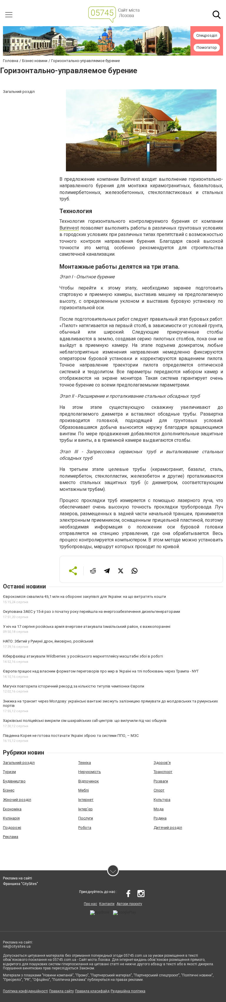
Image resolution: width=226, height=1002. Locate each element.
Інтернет (86, 799)
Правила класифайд (92, 991)
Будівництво (14, 781)
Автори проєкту (129, 904)
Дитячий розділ (168, 827)
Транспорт (163, 772)
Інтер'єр (85, 809)
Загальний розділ (19, 762)
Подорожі (12, 827)
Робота (84, 827)
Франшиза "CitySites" (20, 884)
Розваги (161, 781)
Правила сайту (61, 991)
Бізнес (8, 790)
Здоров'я (162, 762)
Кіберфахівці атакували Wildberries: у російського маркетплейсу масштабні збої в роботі (83, 656)
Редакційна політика (128, 991)
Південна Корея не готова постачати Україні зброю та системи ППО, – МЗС (71, 735)
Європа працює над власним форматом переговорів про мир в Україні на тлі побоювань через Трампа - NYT (101, 671)
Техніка (84, 762)
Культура (162, 799)
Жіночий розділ (17, 799)
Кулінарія (11, 818)
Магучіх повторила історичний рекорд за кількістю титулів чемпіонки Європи (73, 686)
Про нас (90, 904)
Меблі (83, 790)
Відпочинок (88, 781)
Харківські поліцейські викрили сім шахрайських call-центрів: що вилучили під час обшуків (85, 720)
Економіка (12, 809)
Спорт (159, 790)
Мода (159, 809)
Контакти (106, 904)
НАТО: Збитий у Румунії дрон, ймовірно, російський (48, 641)
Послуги (85, 818)
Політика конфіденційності (25, 991)
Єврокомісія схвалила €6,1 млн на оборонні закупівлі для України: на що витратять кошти (84, 596)
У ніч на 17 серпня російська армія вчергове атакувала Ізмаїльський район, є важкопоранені (86, 626)
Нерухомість (89, 772)
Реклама (10, 836)
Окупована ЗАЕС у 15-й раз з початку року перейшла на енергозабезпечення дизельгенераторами (91, 611)
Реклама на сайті (17, 878)
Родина (160, 818)
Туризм (9, 772)
